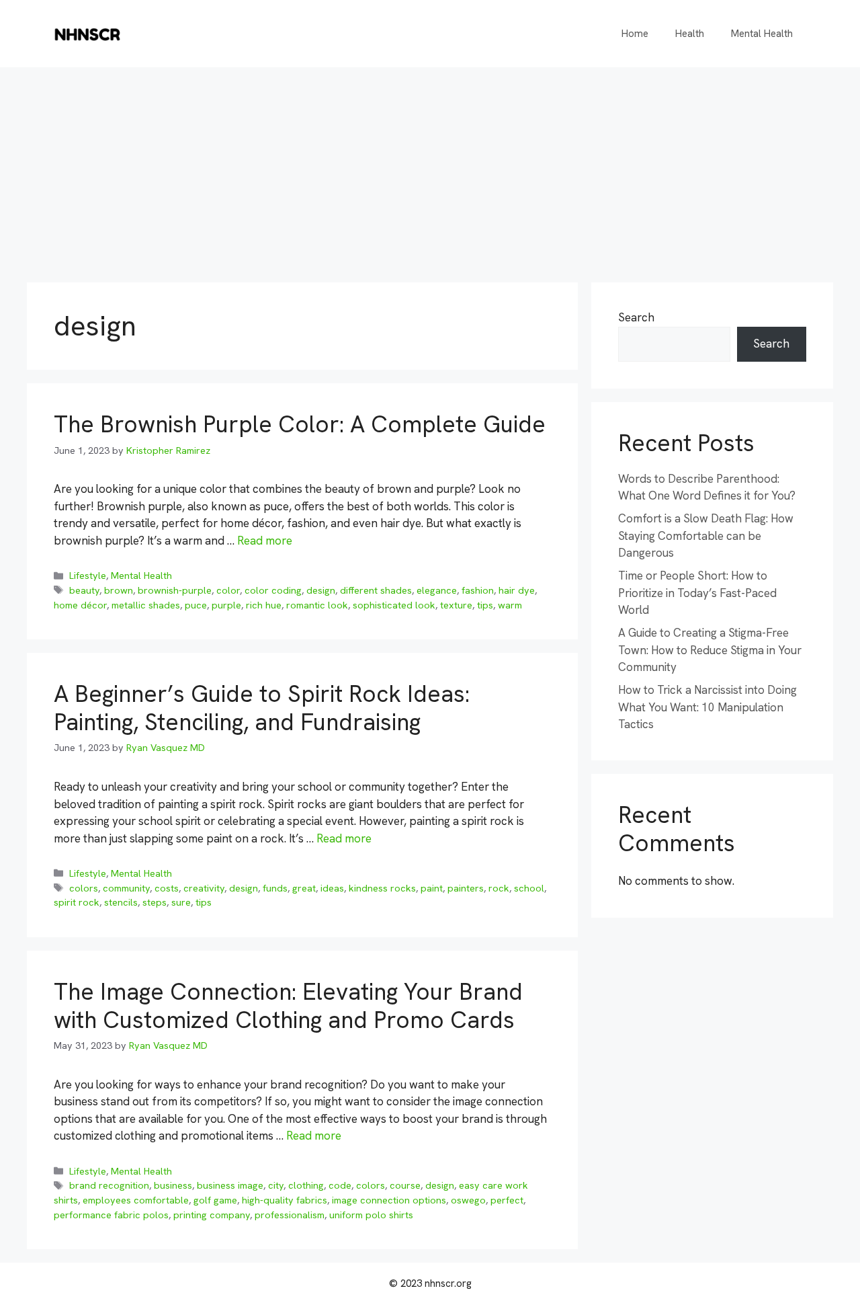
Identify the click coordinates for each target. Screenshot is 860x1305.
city (276, 1185)
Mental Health (762, 33)
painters (465, 888)
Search (636, 317)
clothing (306, 1185)
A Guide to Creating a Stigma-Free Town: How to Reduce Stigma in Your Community (710, 649)
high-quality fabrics (284, 1200)
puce (196, 605)
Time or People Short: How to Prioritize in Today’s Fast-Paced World (697, 592)
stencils (121, 902)
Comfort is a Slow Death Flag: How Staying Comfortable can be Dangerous (705, 535)
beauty (84, 590)
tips (485, 605)
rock (498, 888)
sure (181, 902)
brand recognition (109, 1185)
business (173, 1185)
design (320, 590)
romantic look (317, 605)
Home (634, 33)
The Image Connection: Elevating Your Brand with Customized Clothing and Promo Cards (288, 1005)
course (405, 1185)
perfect (506, 1200)
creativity (203, 888)
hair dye (517, 590)
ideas (332, 888)
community (126, 888)
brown (118, 590)
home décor (80, 605)
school (529, 888)
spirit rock (76, 902)
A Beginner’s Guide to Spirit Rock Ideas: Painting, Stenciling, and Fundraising (262, 708)
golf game (215, 1200)
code (340, 1185)
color (228, 590)
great (304, 888)
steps (154, 902)
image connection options (389, 1200)
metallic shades (146, 605)
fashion (478, 590)
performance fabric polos (111, 1215)
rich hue (264, 605)
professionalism (290, 1215)
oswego (468, 1200)
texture (456, 605)
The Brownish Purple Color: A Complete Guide (300, 424)
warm (510, 605)
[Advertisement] (430, 168)
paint (432, 888)
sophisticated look (394, 605)
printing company (211, 1215)
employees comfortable (136, 1200)
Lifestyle (87, 575)
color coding (273, 590)
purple (226, 605)
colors (83, 888)
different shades (376, 590)
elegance (437, 590)
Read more (264, 540)
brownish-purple (175, 590)
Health (689, 33)
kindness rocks (382, 888)
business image (230, 1185)
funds (275, 888)
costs (167, 888)
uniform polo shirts (371, 1215)
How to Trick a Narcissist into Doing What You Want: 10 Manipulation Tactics (707, 706)
